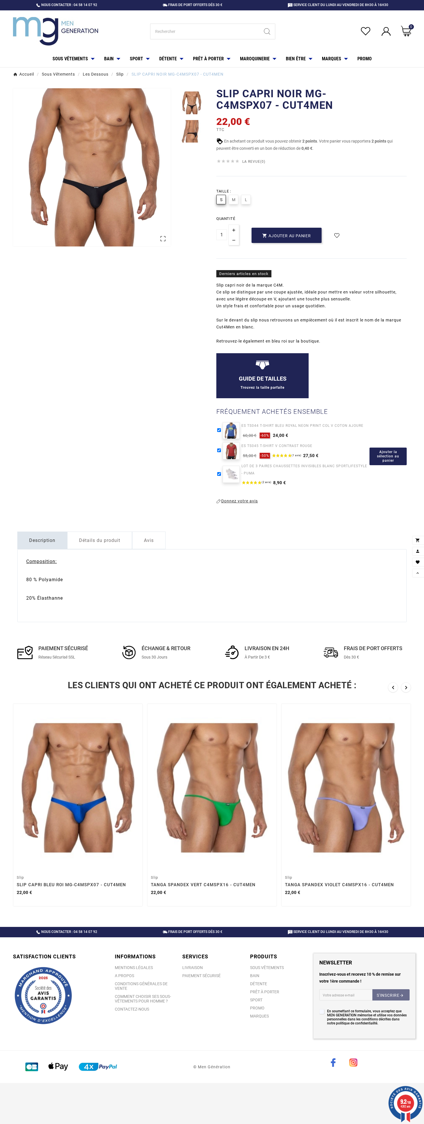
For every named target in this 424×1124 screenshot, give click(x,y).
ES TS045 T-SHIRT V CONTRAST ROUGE (276, 446)
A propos (124, 975)
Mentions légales (134, 967)
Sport (256, 1000)
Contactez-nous (132, 1009)
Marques (259, 1016)
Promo (257, 1008)
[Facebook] (333, 1062)
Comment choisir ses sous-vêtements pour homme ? (143, 998)
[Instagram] (353, 1062)
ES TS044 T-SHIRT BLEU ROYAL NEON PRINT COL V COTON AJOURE (302, 426)
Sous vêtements (267, 967)
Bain (254, 975)
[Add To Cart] (79, 865)
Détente (258, 983)
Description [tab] (42, 540)
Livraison (192, 967)
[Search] (267, 31)
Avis (149, 540)
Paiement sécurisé (201, 975)
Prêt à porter (264, 992)
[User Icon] (387, 31)
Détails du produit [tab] (99, 540)
